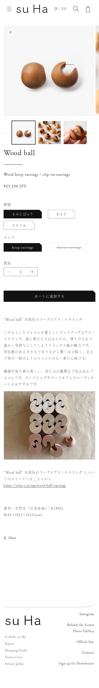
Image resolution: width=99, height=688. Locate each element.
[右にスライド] (93, 133)
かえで (61, 214)
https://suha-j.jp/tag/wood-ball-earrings (35, 485)
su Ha (22, 636)
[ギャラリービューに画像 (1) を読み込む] (23, 132)
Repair (9, 643)
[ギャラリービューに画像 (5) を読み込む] (75, 132)
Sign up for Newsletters (76, 663)
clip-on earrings (70, 248)
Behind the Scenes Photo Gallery (80, 627)
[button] (9, 9)
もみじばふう (22, 214)
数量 (7, 263)
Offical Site (85, 641)
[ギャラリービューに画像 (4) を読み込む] (49, 132)
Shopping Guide (16, 650)
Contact (88, 652)
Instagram (87, 614)
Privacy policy (14, 663)
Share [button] (12, 537)
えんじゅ (19, 225)
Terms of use (13, 657)
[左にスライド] (5, 133)
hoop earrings (22, 247)
